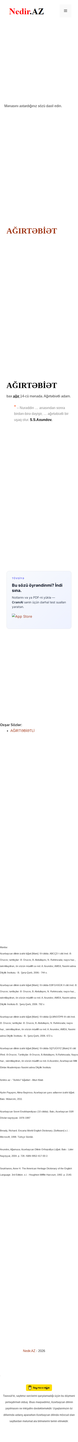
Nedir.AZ (29, 1351)
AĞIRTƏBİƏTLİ (22, 731)
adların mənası (7, 1381)
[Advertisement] (39, 62)
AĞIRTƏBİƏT (31, 231)
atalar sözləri (7, 1375)
